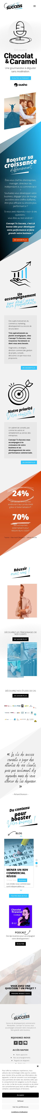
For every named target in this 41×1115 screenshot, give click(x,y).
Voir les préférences (20, 1107)
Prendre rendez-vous (20, 993)
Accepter (20, 1095)
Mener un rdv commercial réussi (17, 873)
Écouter (20, 944)
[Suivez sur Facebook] (16, 1043)
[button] (38, 1066)
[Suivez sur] (25, 1043)
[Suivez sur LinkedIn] (21, 1043)
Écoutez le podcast (20, 78)
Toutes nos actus (19, 896)
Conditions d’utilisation (19, 1112)
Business (22, 880)
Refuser (20, 1101)
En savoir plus (20, 240)
